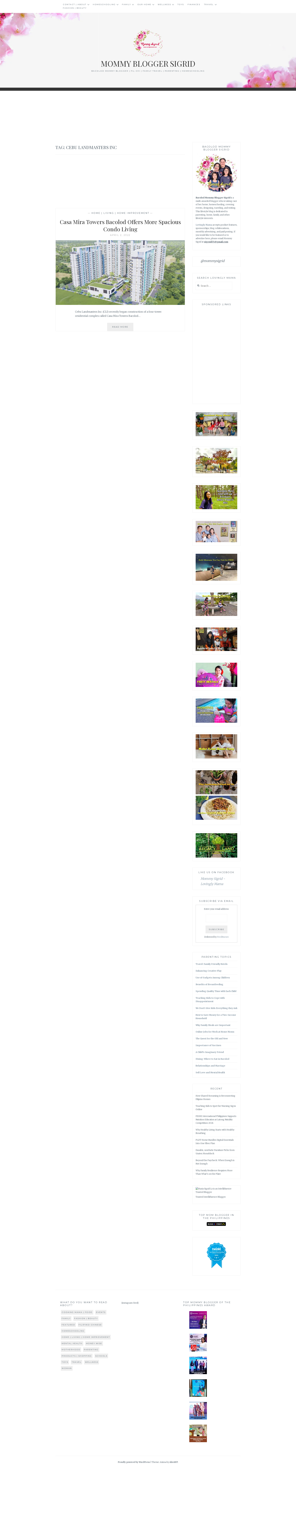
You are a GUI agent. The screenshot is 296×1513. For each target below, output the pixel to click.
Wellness (164, 4)
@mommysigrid (212, 261)
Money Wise (94, 1343)
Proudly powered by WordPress (134, 1462)
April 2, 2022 (120, 235)
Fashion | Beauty (74, 8)
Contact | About (74, 4)
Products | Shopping (77, 1356)
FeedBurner (223, 937)
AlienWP (173, 1462)
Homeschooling (104, 4)
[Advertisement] (148, 116)
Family (126, 4)
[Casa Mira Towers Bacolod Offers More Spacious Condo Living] (120, 304)
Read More (122, 328)
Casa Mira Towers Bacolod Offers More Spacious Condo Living (120, 225)
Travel (209, 4)
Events (101, 1312)
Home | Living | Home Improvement (120, 213)
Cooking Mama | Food (77, 1312)
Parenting (91, 1349)
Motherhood (71, 1349)
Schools (101, 1356)
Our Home (144, 4)
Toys (180, 4)
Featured (68, 1325)
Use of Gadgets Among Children (213, 977)
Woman (67, 1368)
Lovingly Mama (204, 225)
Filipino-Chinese (90, 1325)
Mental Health (72, 1343)
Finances (194, 4)
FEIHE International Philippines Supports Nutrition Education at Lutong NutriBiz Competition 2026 (216, 1119)
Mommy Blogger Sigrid (148, 63)
